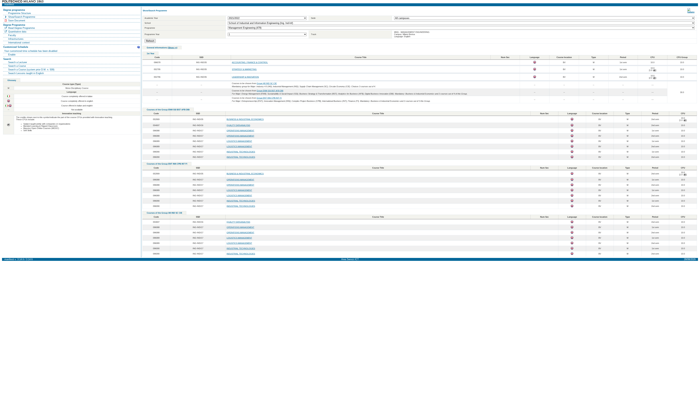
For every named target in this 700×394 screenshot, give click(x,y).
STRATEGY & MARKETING (244, 69)
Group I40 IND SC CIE (267, 83)
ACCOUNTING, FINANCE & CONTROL (250, 62)
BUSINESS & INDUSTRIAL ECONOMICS (245, 119)
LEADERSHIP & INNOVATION (245, 77)
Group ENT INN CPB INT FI (269, 98)
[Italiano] (691, 12)
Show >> (172, 48)
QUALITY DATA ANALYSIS (238, 125)
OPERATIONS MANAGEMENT (240, 131)
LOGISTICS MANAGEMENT (239, 141)
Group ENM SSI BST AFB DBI (270, 91)
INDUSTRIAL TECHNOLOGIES (241, 152)
